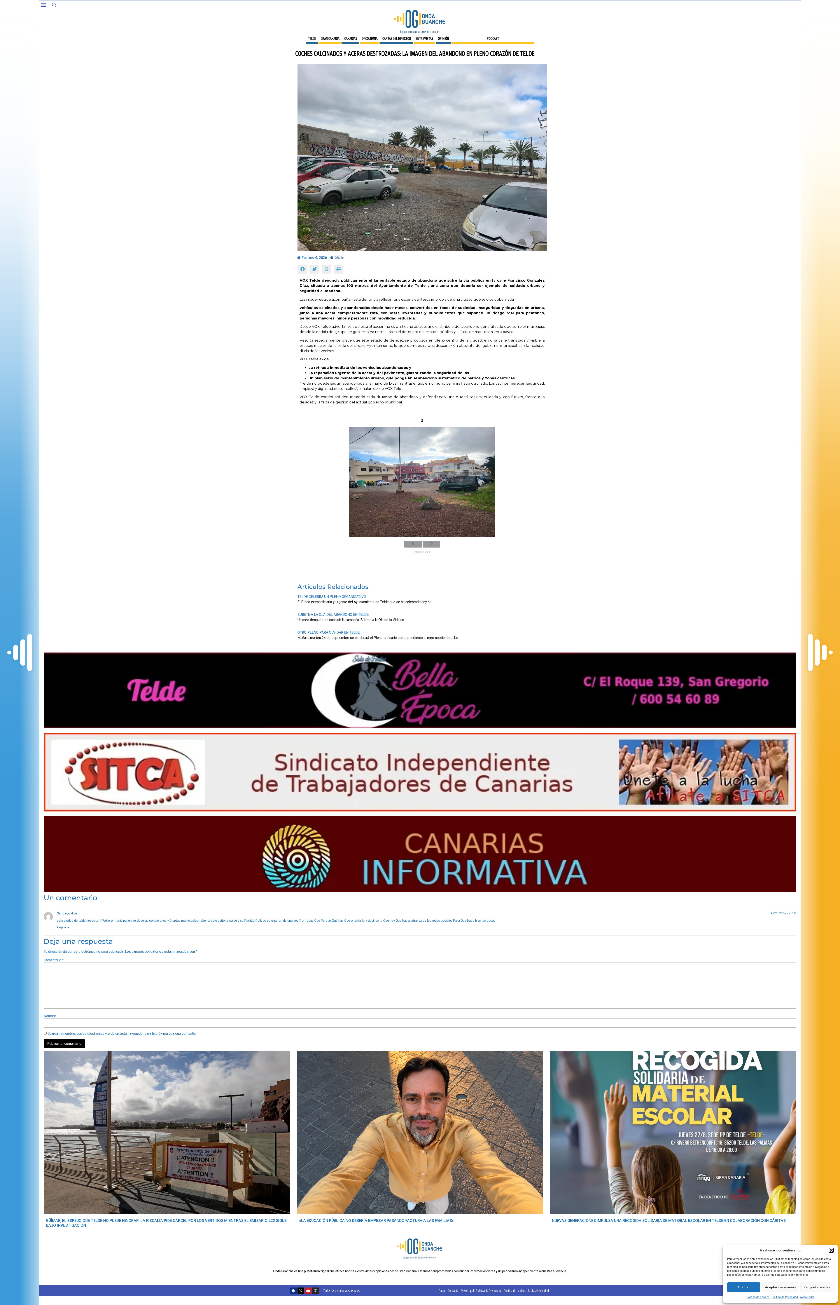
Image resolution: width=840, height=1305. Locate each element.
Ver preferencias (816, 1287)
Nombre (50, 1016)
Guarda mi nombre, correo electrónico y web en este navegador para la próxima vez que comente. (121, 1033)
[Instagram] (315, 1291)
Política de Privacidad (785, 1297)
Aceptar (743, 1287)
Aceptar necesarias (780, 1287)
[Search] (54, 5)
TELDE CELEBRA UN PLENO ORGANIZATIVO (332, 597)
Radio (442, 1291)
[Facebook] (293, 1291)
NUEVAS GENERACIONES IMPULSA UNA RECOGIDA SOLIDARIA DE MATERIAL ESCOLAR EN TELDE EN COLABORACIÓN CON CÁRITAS (669, 1220)
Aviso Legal (807, 1297)
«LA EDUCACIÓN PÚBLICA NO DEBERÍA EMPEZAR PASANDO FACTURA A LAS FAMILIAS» (376, 1220)
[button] (831, 1250)
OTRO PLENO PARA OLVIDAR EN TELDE (329, 632)
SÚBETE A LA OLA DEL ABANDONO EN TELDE (333, 614)
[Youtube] (308, 1291)
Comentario (54, 960)
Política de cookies (758, 1297)
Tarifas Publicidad (538, 1291)
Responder (63, 927)
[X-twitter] (301, 1291)
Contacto (453, 1291)
